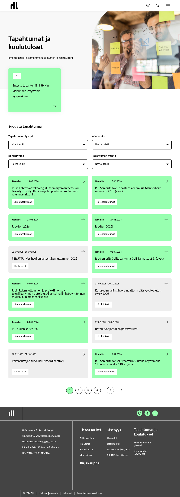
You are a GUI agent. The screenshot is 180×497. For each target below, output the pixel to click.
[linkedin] (155, 413)
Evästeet (67, 493)
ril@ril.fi (46, 441)
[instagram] (139, 413)
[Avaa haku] (157, 6)
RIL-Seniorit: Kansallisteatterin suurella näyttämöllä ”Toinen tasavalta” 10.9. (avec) (127, 363)
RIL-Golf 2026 (21, 226)
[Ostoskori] (148, 6)
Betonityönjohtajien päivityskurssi (117, 329)
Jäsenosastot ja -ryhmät (118, 449)
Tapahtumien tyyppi (20, 136)
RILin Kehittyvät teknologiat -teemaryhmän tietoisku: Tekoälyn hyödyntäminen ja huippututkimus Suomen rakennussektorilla (45, 191)
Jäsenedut (112, 438)
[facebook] (147, 413)
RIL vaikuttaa (86, 449)
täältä (46, 453)
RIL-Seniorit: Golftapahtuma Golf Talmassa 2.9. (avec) (129, 258)
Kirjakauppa (89, 463)
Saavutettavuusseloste (89, 493)
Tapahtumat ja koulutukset (146, 432)
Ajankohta (98, 136)
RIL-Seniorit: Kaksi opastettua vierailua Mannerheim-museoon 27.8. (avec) (128, 190)
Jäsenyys (114, 430)
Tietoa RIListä (91, 430)
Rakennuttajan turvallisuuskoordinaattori (38, 361)
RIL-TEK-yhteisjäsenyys (118, 455)
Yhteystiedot (86, 455)
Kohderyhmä (16, 156)
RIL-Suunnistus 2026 (25, 329)
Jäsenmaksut (113, 444)
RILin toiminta (87, 438)
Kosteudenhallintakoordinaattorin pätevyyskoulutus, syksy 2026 (128, 292)
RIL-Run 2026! (104, 226)
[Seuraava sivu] (121, 390)
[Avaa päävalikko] (167, 6)
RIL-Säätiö (85, 444)
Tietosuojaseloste (48, 493)
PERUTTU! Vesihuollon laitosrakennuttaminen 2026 (44, 258)
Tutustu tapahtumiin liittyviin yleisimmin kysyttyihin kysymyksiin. (31, 91)
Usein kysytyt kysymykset (140, 452)
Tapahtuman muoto (104, 156)
